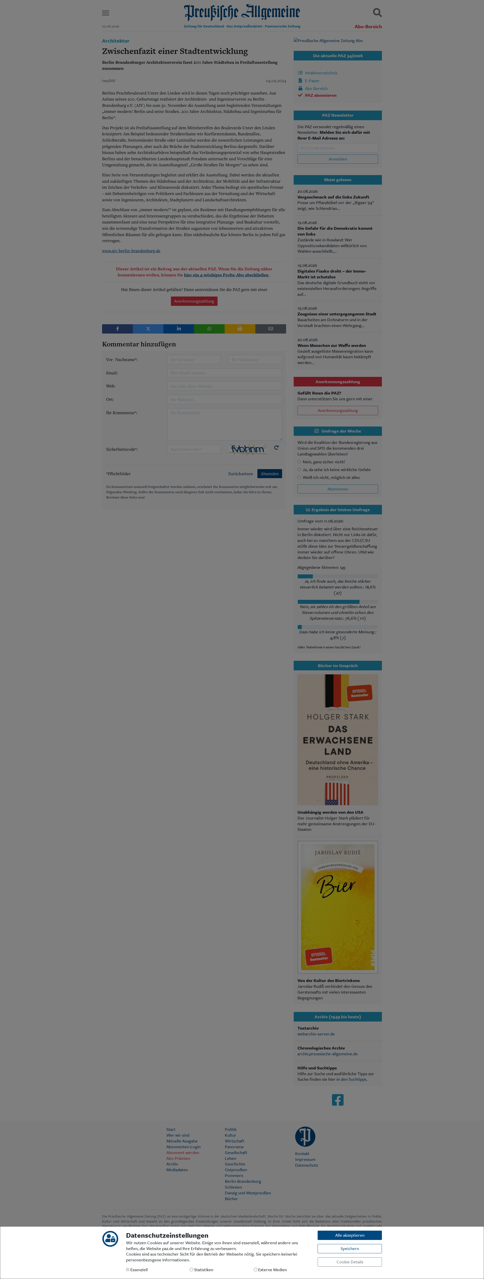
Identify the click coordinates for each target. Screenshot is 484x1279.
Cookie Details (350, 1262)
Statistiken (203, 1270)
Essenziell (138, 1270)
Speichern (350, 1248)
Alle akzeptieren (350, 1235)
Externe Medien (272, 1270)
